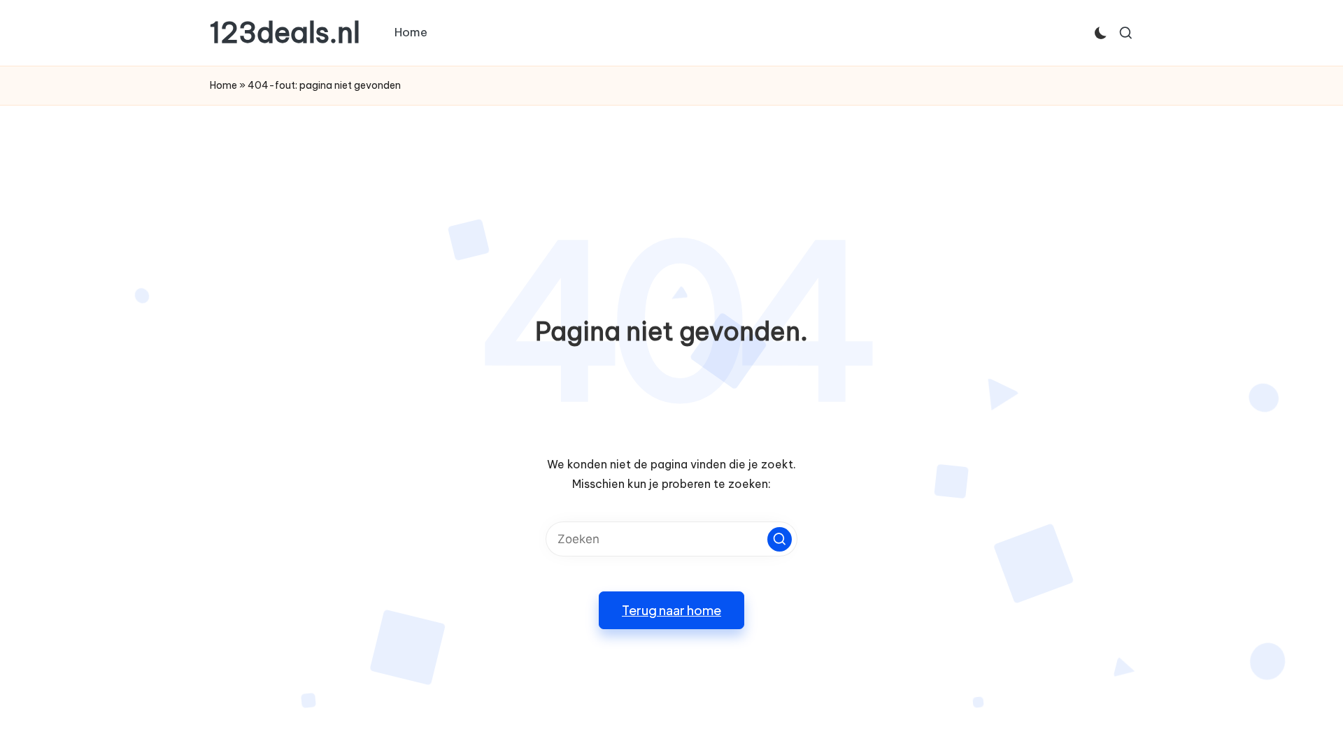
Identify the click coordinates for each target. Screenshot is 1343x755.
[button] (779, 539)
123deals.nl (285, 32)
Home (223, 85)
